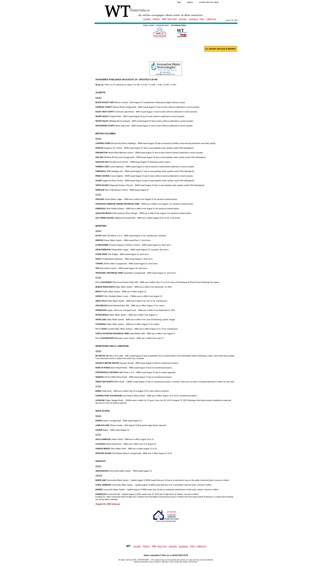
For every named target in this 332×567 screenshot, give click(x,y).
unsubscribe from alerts (209, 2)
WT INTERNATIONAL (179, 25)
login (179, 2)
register (190, 2)
